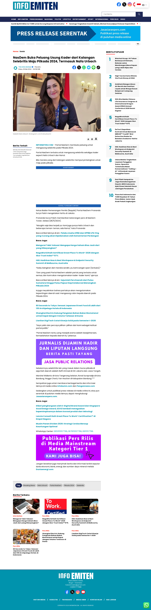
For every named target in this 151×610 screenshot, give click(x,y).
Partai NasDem (55, 485)
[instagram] (130, 6)
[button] (88, 139)
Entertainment (79, 19)
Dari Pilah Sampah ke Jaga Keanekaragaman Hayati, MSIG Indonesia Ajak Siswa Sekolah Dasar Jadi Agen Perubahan (126, 184)
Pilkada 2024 (69, 485)
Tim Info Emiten (25, 67)
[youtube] (83, 593)
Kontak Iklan (96, 600)
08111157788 (87, 431)
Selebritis (80, 485)
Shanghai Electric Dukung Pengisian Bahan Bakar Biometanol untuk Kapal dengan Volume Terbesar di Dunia (67, 314)
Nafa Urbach (42, 485)
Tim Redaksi (67, 600)
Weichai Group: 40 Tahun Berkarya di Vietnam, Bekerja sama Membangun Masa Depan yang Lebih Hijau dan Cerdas (126, 64)
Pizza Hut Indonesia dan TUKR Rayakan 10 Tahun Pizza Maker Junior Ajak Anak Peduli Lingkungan (125, 198)
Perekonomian (36, 19)
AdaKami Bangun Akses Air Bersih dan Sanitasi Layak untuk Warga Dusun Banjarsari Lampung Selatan (126, 88)
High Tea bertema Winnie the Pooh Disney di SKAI (126, 77)
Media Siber (81, 600)
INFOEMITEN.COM (44, 145)
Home (13, 19)
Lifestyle (67, 19)
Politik (58, 19)
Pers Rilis (114, 19)
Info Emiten (23, 19)
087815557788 (75, 431)
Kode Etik (54, 600)
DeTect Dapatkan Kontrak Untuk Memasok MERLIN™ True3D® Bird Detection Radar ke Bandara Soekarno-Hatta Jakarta (126, 135)
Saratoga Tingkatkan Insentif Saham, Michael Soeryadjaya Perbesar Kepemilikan (91, 24)
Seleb (22, 51)
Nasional (48, 19)
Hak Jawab (111, 600)
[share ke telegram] (89, 69)
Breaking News (29, 485)
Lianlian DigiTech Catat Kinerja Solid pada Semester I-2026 (66, 320)
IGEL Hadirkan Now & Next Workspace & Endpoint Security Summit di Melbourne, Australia (65, 262)
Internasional (101, 19)
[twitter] (124, 6)
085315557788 (60, 431)
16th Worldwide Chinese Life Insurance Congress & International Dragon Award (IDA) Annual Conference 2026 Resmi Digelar (126, 105)
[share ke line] (94, 69)
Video (122, 19)
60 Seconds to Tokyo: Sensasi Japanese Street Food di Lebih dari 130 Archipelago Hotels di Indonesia (68, 307)
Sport (90, 19)
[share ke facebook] (74, 69)
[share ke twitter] (79, 69)
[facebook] (119, 6)
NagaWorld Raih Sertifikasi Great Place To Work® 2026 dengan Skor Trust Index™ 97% (126, 120)
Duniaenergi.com (44, 469)
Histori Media (39, 600)
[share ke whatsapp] (84, 69)
